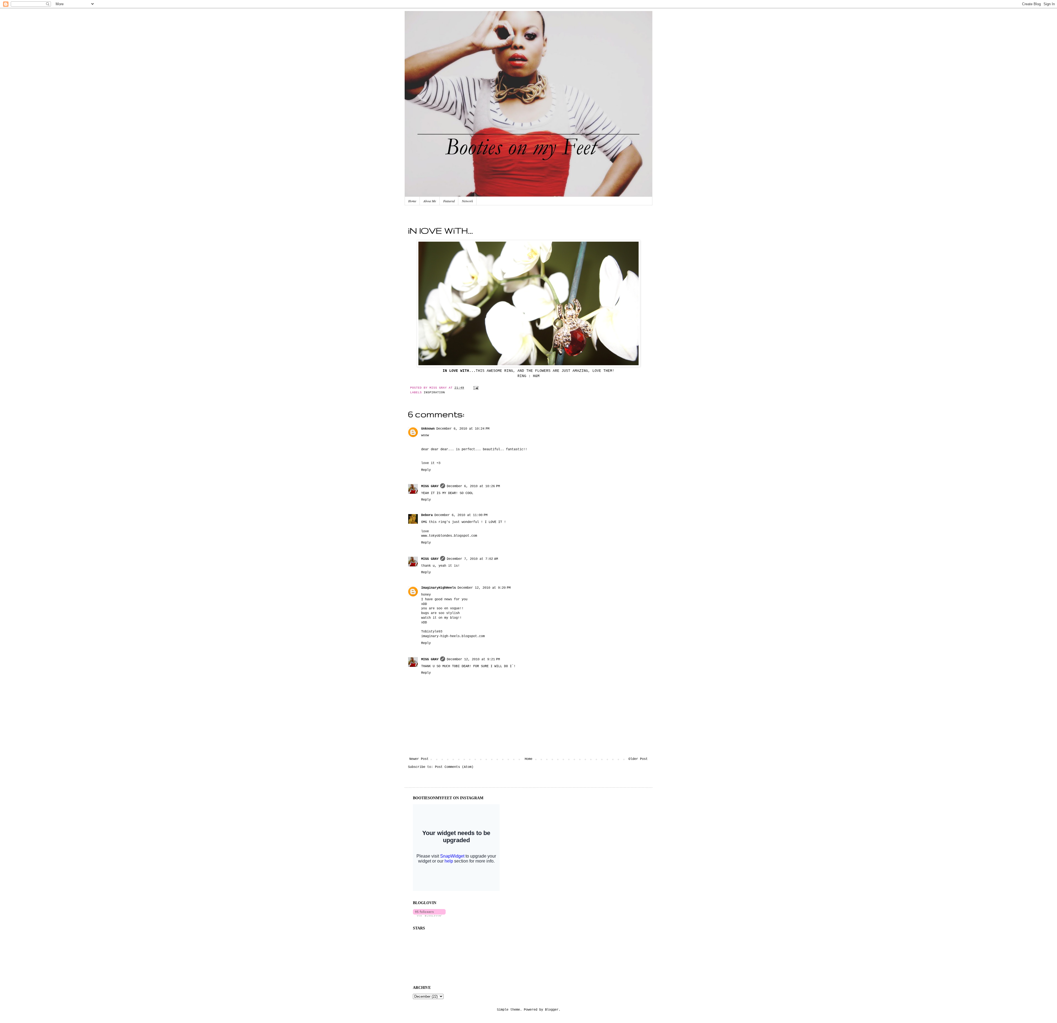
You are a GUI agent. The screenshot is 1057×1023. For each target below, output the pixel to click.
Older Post (638, 759)
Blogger (552, 1010)
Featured (449, 201)
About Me (429, 201)
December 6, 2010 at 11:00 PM (460, 515)
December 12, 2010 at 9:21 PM (473, 659)
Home (412, 201)
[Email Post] (475, 387)
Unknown (428, 429)
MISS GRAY (429, 486)
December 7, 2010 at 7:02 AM (472, 559)
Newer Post (419, 759)
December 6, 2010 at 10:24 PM (462, 429)
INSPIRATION (434, 392)
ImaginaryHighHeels (438, 588)
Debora (427, 515)
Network (467, 201)
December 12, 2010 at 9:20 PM (484, 588)
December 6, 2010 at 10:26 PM (473, 486)
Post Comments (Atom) (454, 767)
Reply (426, 470)
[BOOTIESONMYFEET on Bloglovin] (429, 916)
